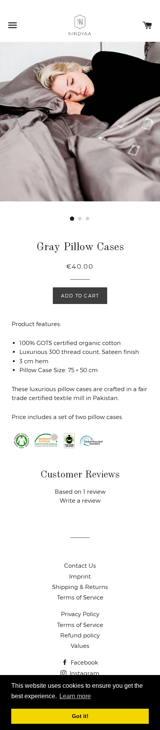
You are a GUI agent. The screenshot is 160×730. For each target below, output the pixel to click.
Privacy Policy (80, 614)
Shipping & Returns (80, 587)
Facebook (83, 662)
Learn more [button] (75, 696)
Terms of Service (80, 597)
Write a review (80, 500)
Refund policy (80, 635)
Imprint (80, 576)
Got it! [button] (80, 716)
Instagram (83, 673)
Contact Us (80, 565)
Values (80, 645)
